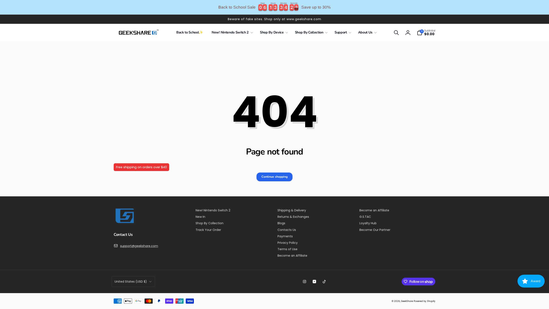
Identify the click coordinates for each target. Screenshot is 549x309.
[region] (274, 7)
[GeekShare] (124, 222)
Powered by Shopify (424, 301)
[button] (231, 32)
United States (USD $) (131, 281)
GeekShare (407, 301)
